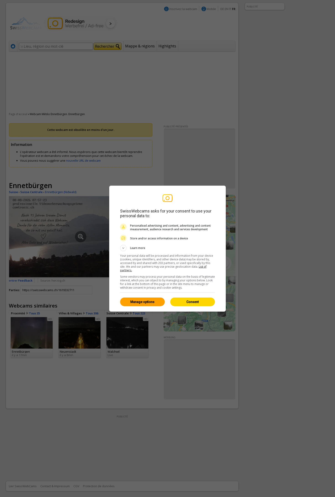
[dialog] (167, 249)
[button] (167, 248)
